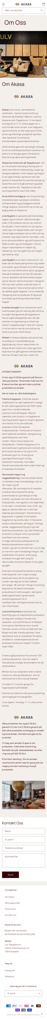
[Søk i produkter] (42, 10)
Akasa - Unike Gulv (18, 1015)
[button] (3, 4)
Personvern (10, 909)
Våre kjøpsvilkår (12, 903)
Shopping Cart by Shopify (32, 1015)
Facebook (9, 976)
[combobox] (23, 10)
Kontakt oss (10, 915)
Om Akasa (9, 897)
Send (10, 874)
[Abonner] (39, 993)
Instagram (10, 970)
